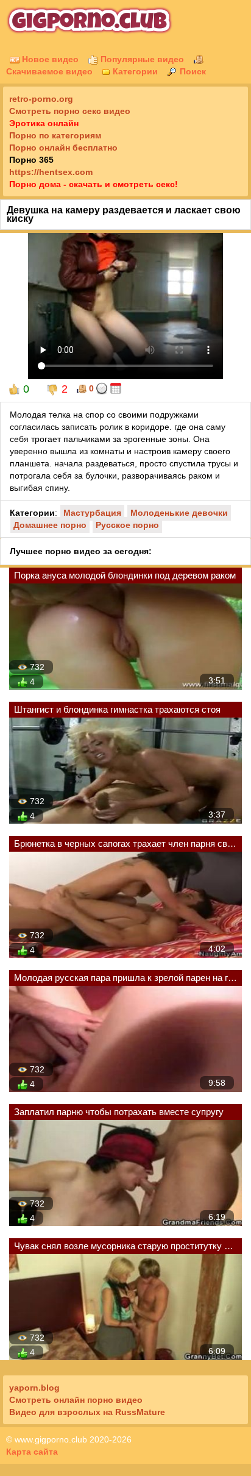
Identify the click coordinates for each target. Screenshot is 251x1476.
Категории (134, 71)
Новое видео (49, 59)
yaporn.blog (34, 1387)
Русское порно (127, 525)
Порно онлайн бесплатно (63, 147)
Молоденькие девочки (179, 513)
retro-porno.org (41, 99)
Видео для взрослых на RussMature (87, 1412)
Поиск (191, 71)
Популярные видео (141, 59)
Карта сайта (32, 1451)
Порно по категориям (55, 135)
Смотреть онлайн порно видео (76, 1400)
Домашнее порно (50, 525)
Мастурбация (92, 513)
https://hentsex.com (51, 172)
